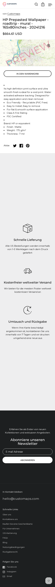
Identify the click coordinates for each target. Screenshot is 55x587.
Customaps (13, 13)
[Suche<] (36, 4)
